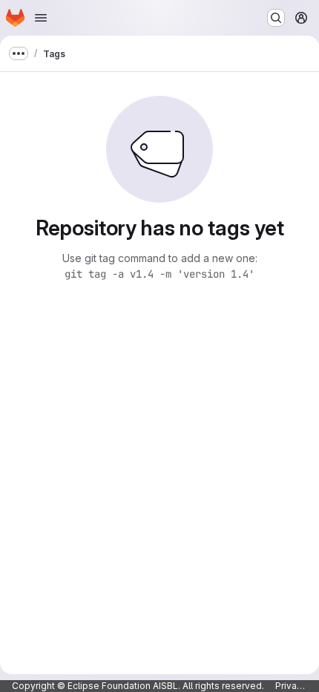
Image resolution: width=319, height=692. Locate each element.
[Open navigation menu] (41, 18)
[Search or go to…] (276, 18)
